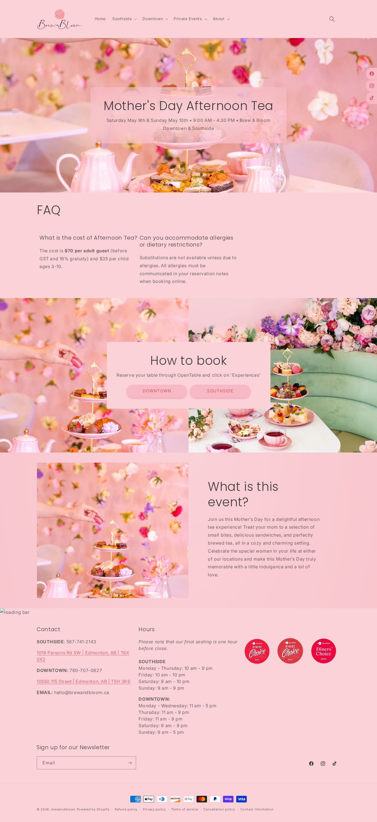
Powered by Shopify (93, 809)
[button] (124, 19)
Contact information (257, 809)
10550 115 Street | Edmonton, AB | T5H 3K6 (84, 681)
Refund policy (126, 809)
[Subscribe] (130, 762)
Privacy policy (154, 809)
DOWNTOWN (157, 391)
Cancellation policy (219, 809)
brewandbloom (63, 809)
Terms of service (184, 809)
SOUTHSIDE (220, 391)
